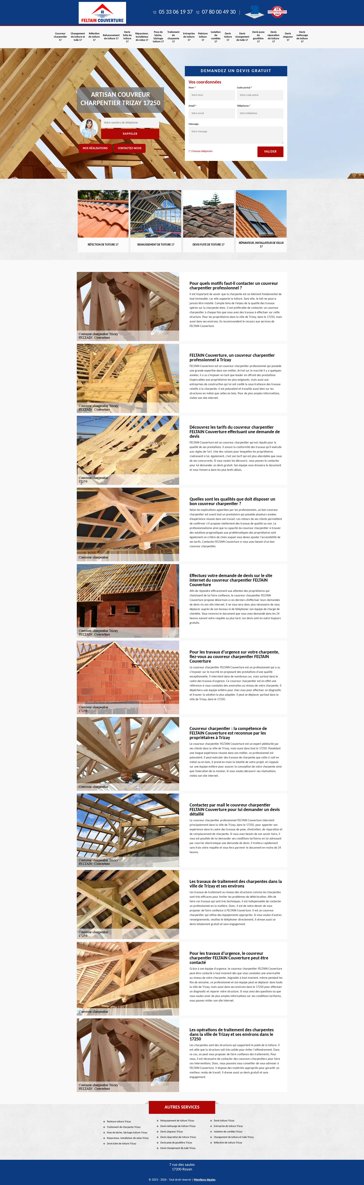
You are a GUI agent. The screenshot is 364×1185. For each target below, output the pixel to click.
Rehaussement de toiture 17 (111, 37)
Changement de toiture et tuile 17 (78, 37)
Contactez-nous (129, 148)
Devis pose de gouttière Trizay (176, 1142)
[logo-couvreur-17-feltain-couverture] (102, 13)
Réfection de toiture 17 (94, 37)
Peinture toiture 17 (203, 37)
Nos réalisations (95, 148)
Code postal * (244, 87)
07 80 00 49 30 (219, 12)
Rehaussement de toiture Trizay (177, 1120)
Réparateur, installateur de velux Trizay (128, 1138)
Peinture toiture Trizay (119, 1121)
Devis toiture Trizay (224, 1120)
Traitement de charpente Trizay (123, 1127)
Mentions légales (204, 1179)
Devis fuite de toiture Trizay (121, 1143)
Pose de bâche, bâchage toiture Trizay (127, 1132)
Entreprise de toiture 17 (189, 37)
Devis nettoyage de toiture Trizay (177, 1126)
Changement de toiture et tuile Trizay (234, 1137)
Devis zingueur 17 (288, 37)
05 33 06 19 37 (176, 12)
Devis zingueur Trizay (171, 1131)
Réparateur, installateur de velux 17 (142, 37)
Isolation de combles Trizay (228, 1131)
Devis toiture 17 (228, 37)
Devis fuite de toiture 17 (127, 37)
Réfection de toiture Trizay (228, 1142)
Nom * (192, 87)
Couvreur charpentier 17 (60, 37)
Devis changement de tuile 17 (242, 37)
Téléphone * (244, 106)
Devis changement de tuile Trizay (177, 1148)
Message (193, 124)
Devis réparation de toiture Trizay (178, 1137)
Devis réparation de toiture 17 (273, 37)
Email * (192, 106)
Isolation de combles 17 (216, 37)
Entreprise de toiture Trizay (228, 1126)
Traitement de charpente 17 (173, 37)
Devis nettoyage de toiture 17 (302, 37)
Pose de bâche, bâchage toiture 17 (158, 37)
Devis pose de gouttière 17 (258, 37)
